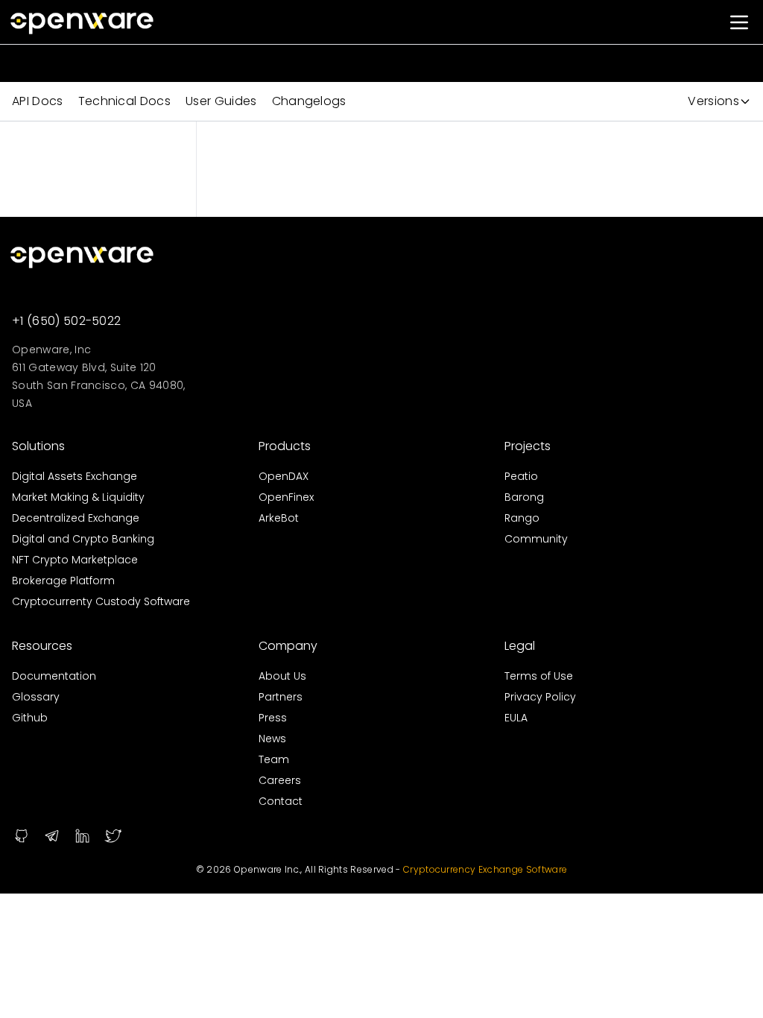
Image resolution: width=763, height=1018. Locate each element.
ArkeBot (279, 517)
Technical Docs (124, 101)
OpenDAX (283, 476)
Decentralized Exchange (75, 517)
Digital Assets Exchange (74, 476)
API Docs (37, 101)
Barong (524, 497)
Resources (42, 645)
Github (30, 717)
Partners (281, 696)
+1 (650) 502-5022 (66, 320)
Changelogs (309, 101)
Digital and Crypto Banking (83, 538)
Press (273, 717)
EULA (516, 717)
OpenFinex (286, 497)
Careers (280, 780)
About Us (282, 675)
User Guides (221, 101)
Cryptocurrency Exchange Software (485, 869)
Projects (527, 446)
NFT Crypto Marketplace (75, 559)
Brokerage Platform (63, 580)
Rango (521, 517)
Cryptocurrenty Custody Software (101, 601)
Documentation (54, 675)
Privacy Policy (540, 696)
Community (536, 538)
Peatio (521, 476)
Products (285, 446)
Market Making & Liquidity (78, 497)
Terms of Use (538, 675)
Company (288, 645)
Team (274, 759)
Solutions (38, 446)
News (272, 738)
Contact (281, 801)
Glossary (36, 696)
